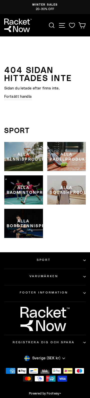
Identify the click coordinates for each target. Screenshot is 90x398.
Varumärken (44, 276)
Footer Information (44, 292)
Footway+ (54, 393)
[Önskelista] (72, 25)
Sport (44, 260)
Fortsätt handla (18, 96)
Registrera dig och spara (44, 342)
